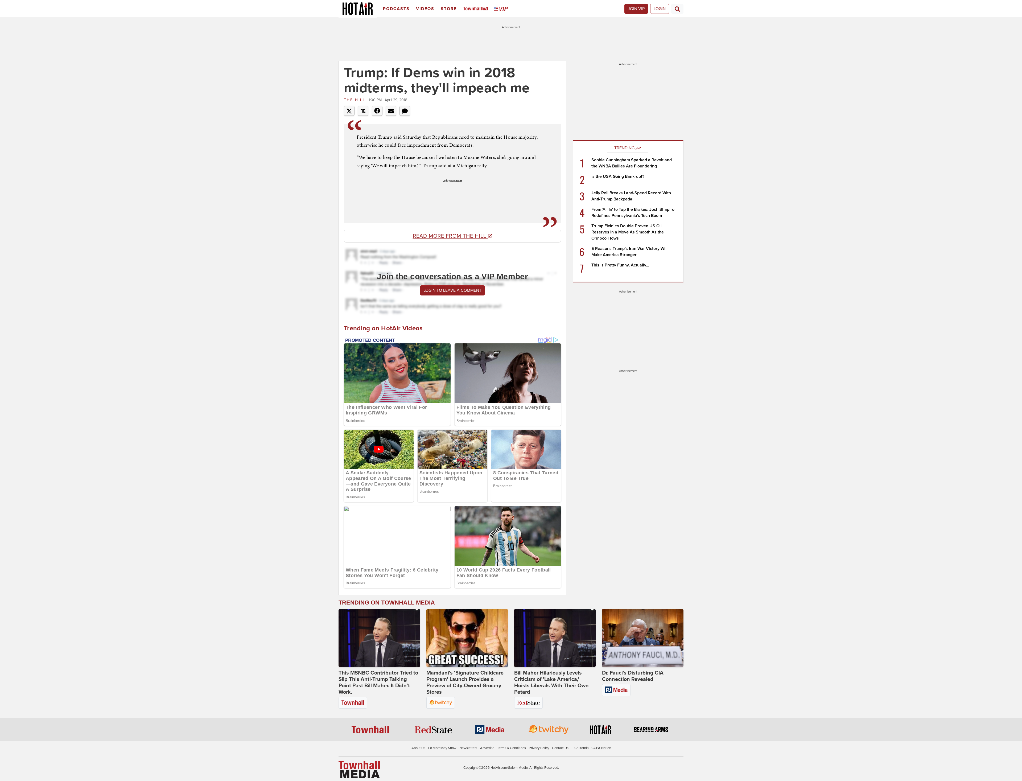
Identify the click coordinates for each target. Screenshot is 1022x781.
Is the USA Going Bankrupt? (617, 176)
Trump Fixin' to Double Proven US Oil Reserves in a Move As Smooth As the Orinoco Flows (627, 232)
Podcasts (396, 8)
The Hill (355, 100)
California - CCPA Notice (592, 748)
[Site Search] (677, 9)
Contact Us (560, 748)
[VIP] (502, 9)
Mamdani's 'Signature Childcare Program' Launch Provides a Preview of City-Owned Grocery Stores (465, 682)
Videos (425, 8)
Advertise (487, 748)
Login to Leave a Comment (452, 290)
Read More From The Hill (450, 236)
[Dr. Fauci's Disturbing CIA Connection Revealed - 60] (642, 638)
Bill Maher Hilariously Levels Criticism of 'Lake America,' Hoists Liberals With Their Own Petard (551, 682)
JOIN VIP (636, 8)
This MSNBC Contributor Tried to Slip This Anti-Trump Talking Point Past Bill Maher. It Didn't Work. (378, 682)
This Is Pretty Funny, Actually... (620, 265)
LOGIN (660, 8)
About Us (418, 748)
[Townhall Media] (359, 769)
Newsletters (468, 748)
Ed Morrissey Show (442, 748)
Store (449, 8)
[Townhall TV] (476, 9)
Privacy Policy (539, 748)
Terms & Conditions (511, 748)
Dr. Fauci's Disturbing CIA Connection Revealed (633, 676)
